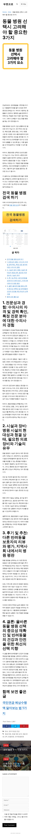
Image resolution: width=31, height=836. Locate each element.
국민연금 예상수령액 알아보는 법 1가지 (14, 708)
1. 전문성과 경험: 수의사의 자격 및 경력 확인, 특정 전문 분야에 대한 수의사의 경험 (17, 264)
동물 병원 (8, 734)
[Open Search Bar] (17, 4)
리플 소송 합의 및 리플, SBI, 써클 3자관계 (14, 764)
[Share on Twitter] (15, 726)
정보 (9, 12)
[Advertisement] (15, 87)
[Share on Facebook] (6, 726)
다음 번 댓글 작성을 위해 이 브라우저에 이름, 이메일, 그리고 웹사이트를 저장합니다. (16, 816)
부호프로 (8, 4)
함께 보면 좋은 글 (13, 297)
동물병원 (11, 736)
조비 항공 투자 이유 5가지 (15, 749)
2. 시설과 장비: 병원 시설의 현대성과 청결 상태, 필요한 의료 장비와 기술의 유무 (17, 272)
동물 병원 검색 (14, 205)
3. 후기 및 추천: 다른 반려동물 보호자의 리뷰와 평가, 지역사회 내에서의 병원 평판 (17, 280)
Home (4, 12)
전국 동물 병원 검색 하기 (15, 259)
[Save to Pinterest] (24, 726)
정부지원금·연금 (14, 731)
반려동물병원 (19, 736)
